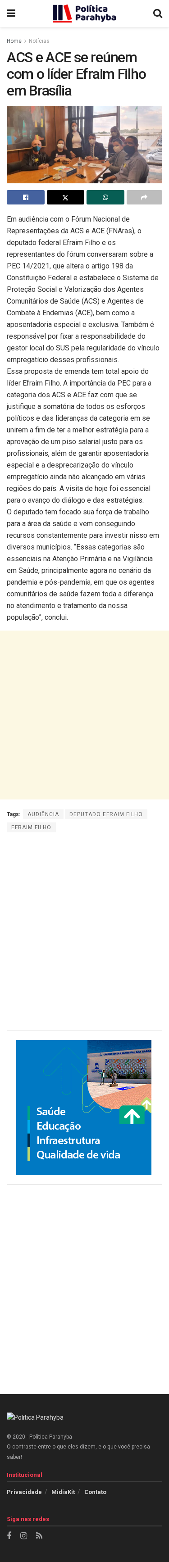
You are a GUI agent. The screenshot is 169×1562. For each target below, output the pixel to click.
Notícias (39, 41)
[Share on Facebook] (26, 197)
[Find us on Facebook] (9, 1536)
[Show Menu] (11, 13)
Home (14, 41)
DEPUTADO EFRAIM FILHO (106, 814)
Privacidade (24, 1492)
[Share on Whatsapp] (105, 197)
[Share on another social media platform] (145, 197)
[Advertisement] (84, 715)
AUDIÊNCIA (43, 814)
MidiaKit (63, 1492)
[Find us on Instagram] (23, 1536)
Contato (95, 1492)
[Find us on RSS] (39, 1536)
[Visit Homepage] (84, 14)
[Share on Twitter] (66, 197)
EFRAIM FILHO (31, 827)
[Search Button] (157, 13)
